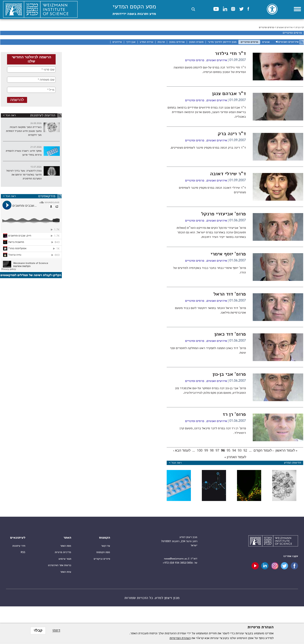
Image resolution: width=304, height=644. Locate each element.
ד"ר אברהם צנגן (229, 93)
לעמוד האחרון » (235, 457)
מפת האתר (65, 546)
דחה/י (56, 630)
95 (228, 450)
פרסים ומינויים (194, 60)
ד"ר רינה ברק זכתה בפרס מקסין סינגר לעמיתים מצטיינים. (208, 147)
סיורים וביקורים (102, 559)
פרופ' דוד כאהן (230, 334)
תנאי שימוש (65, 559)
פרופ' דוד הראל (229, 294)
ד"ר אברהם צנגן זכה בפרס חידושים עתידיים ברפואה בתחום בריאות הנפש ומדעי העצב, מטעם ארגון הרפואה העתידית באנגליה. (207, 112)
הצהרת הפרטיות (180, 638)
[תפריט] (297, 9)
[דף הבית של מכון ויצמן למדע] (40, 9)
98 (212, 450)
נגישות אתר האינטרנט (59, 565)
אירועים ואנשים (285, 27)
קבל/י (38, 630)
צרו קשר (105, 546)
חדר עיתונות (18, 546)
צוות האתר (65, 572)
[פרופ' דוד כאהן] (278, 360)
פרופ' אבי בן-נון (229, 374)
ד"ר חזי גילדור (230, 53)
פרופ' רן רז (234, 414)
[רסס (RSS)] (301, 42)
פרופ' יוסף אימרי (228, 254)
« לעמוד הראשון (286, 450)
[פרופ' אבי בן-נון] (278, 400)
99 (206, 450)
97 (217, 450)
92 (245, 450)
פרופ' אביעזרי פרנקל (223, 214)
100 (199, 450)
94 (234, 450)
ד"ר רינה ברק (232, 133)
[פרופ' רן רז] (278, 440)
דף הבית (300, 27)
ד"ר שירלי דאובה (228, 174)
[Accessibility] (272, 9)
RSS (23, 552)
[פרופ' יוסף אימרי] (278, 280)
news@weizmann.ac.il (176, 558)
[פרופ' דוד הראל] (278, 320)
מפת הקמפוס (103, 552)
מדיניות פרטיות (63, 552)
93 (240, 450)
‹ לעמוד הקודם (264, 450)
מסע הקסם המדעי (134, 10)
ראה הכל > (9, 115)
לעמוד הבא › (181, 450)
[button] (193, 9)
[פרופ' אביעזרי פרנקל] (278, 240)
